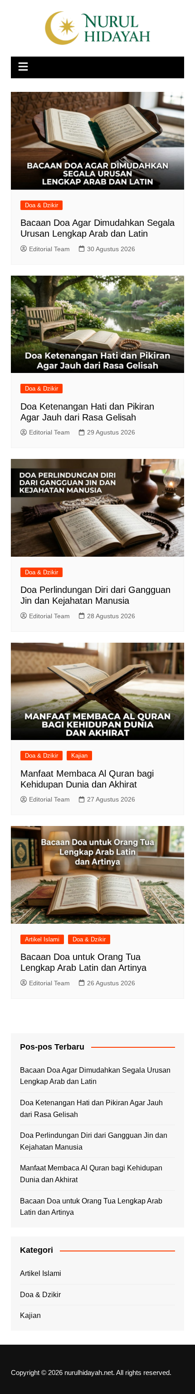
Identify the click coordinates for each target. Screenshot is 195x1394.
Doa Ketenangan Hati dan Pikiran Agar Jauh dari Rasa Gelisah (91, 1108)
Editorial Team (49, 249)
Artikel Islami (42, 939)
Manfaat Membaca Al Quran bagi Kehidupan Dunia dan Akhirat (91, 1174)
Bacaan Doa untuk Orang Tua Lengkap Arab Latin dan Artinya (91, 1207)
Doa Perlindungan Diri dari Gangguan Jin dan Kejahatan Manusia (93, 1141)
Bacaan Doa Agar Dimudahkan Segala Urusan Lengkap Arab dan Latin (95, 1076)
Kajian (79, 755)
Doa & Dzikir (41, 205)
